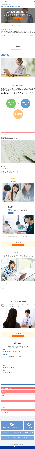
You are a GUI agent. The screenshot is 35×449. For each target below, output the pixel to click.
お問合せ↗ (4, 365)
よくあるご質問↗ (5, 359)
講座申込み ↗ (5, 349)
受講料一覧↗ (5, 370)
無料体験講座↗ (5, 354)
